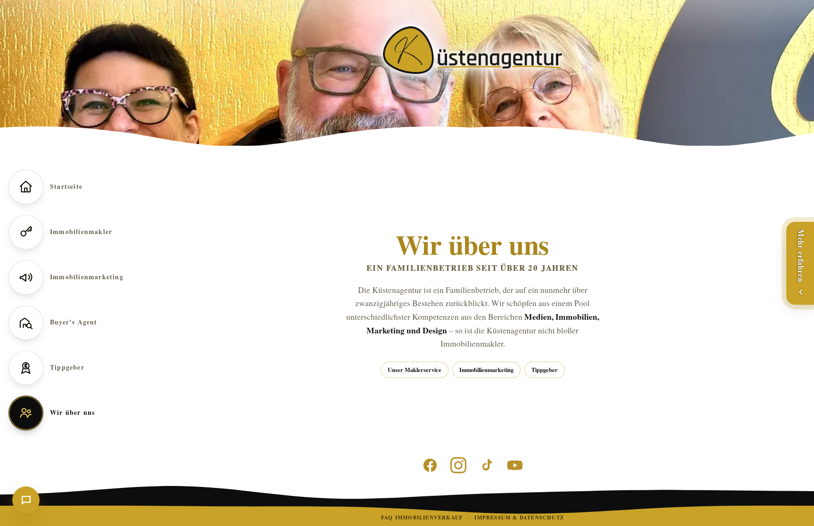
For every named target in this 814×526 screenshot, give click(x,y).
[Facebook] (430, 465)
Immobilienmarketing (486, 369)
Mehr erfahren (801, 256)
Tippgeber (544, 369)
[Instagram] (458, 465)
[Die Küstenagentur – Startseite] (472, 50)
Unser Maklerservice (414, 369)
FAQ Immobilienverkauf (422, 517)
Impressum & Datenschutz (519, 517)
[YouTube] (515, 465)
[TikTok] (487, 465)
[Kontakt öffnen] (26, 500)
